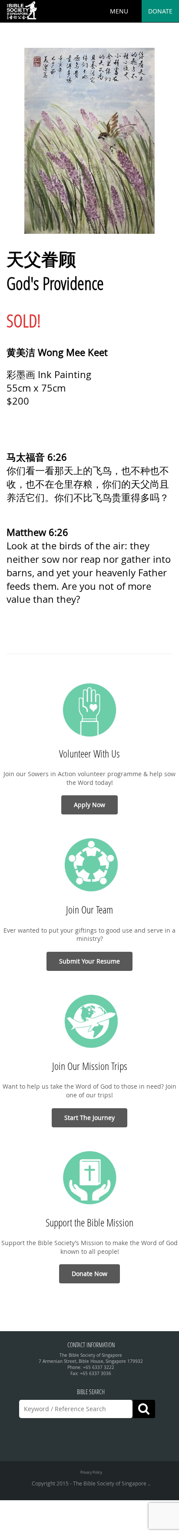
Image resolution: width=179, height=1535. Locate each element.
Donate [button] (160, 11)
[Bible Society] (21, 11)
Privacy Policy (91, 1472)
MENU (119, 11)
